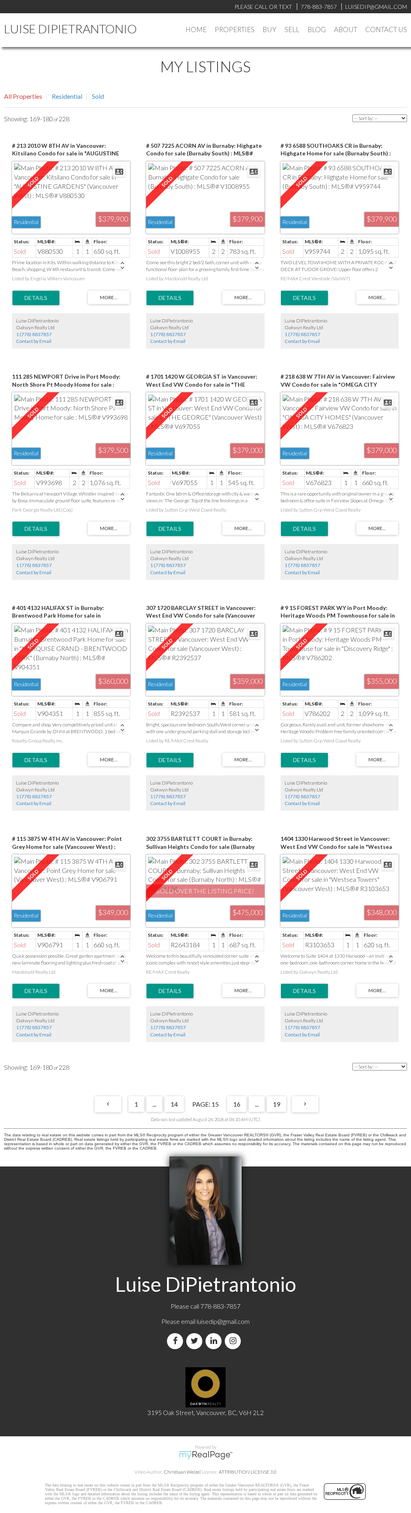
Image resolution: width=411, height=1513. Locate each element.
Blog (316, 29)
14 (174, 1104)
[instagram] (234, 1341)
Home (196, 29)
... (154, 1104)
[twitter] (196, 1341)
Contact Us (386, 29)
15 (215, 1104)
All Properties (23, 96)
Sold (98, 96)
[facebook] (176, 1341)
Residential (67, 96)
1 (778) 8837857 (34, 334)
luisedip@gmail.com (223, 1321)
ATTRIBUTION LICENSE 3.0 (248, 1472)
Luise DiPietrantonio (70, 28)
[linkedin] (215, 1341)
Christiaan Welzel (182, 1472)
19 (276, 1104)
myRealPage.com (206, 1455)
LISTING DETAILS (35, 298)
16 (236, 1104)
